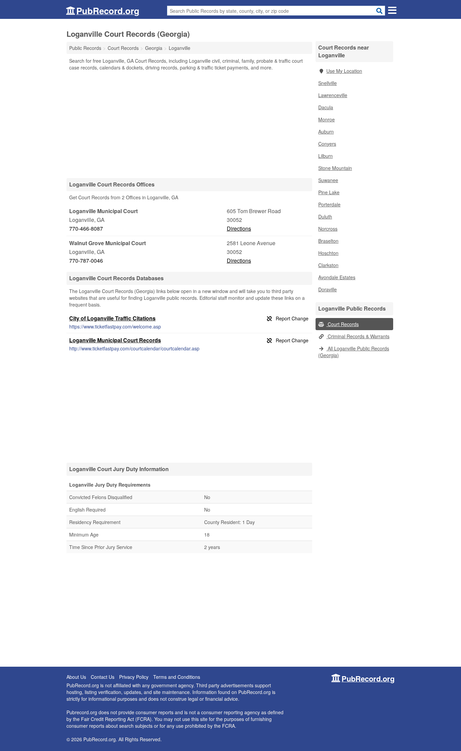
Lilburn (325, 155)
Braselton (328, 240)
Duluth (325, 216)
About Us (76, 676)
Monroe (326, 119)
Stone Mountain (335, 168)
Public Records (85, 48)
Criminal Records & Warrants (357, 336)
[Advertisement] (189, 124)
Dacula (325, 107)
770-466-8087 (86, 228)
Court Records (342, 324)
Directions (239, 228)
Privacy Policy (133, 676)
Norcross (327, 228)
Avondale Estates (336, 277)
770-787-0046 (86, 260)
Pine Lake (329, 192)
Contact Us (102, 676)
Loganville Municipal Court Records (115, 340)
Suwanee (328, 180)
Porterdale (329, 204)
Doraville (327, 289)
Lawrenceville (332, 95)
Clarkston (328, 265)
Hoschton (328, 253)
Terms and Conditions (176, 676)
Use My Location (344, 70)
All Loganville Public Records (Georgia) (353, 351)
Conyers (327, 143)
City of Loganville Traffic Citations (112, 318)
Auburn (326, 131)
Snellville (327, 83)
